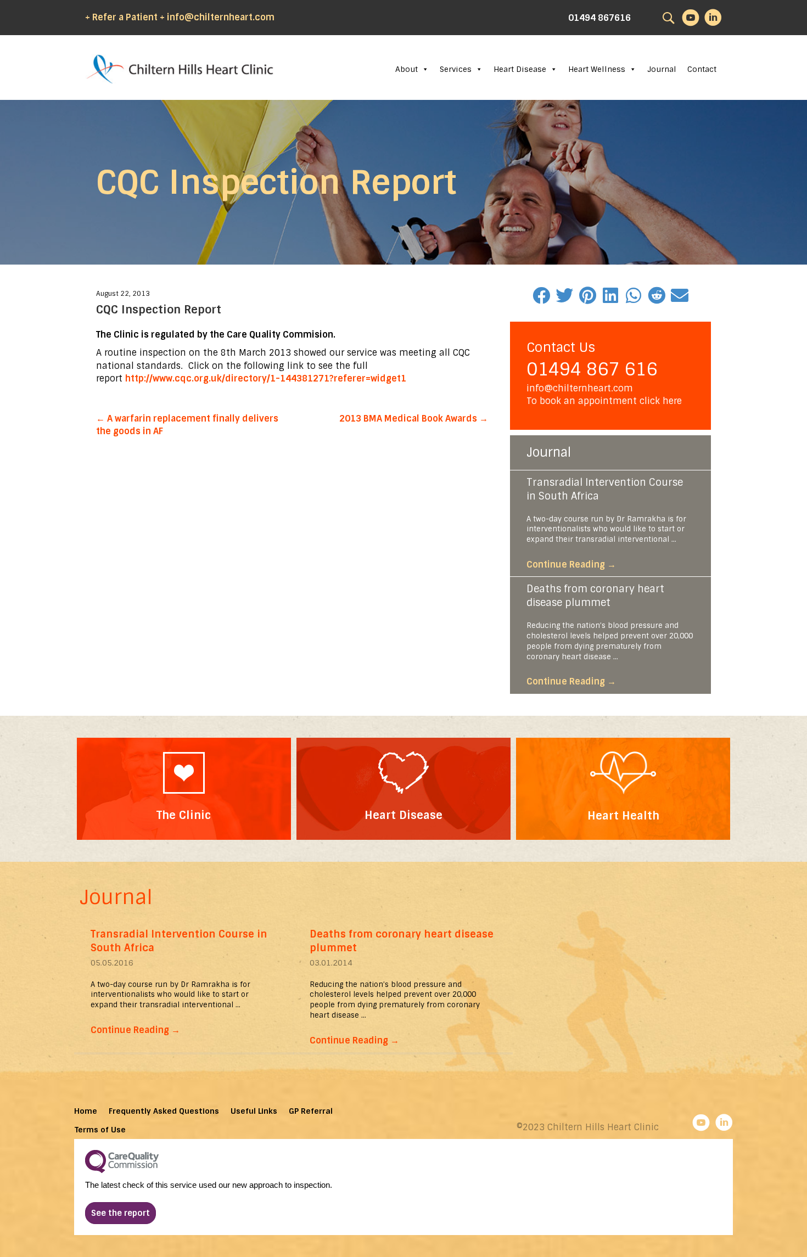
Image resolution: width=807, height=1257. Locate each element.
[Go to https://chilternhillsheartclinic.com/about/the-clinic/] (184, 788)
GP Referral (311, 1111)
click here (661, 401)
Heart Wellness (596, 69)
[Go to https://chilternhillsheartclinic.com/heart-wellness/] (623, 789)
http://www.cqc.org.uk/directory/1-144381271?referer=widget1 (265, 378)
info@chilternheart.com (579, 388)
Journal (661, 69)
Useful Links (254, 1111)
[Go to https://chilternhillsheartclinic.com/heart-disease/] (403, 788)
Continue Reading (571, 564)
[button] (120, 1213)
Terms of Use (100, 1130)
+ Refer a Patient (121, 17)
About (406, 69)
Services (456, 69)
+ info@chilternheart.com (217, 17)
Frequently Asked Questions (164, 1111)
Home (85, 1111)
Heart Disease (520, 69)
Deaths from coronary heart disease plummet (595, 595)
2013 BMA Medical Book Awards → (413, 418)
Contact (701, 69)
